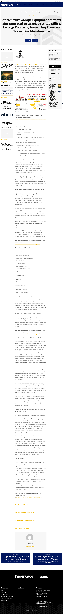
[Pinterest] (33, 40)
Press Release (4, 62)
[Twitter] (59, 1)
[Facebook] (55, 1)
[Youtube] (61, 1)
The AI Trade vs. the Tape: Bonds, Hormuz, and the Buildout (6, 84)
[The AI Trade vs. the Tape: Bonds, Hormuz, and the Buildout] (7, 75)
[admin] (30, 537)
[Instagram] (57, 1)
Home (6, 12)
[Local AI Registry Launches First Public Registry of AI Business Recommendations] (7, 114)
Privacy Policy (53, 70)
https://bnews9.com (30, 546)
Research (11, 12)
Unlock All (55, 66)
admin (26, 35)
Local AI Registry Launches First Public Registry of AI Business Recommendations (7, 125)
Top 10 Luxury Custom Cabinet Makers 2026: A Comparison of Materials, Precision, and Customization (7, 67)
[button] (51, 4)
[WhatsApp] (36, 40)
